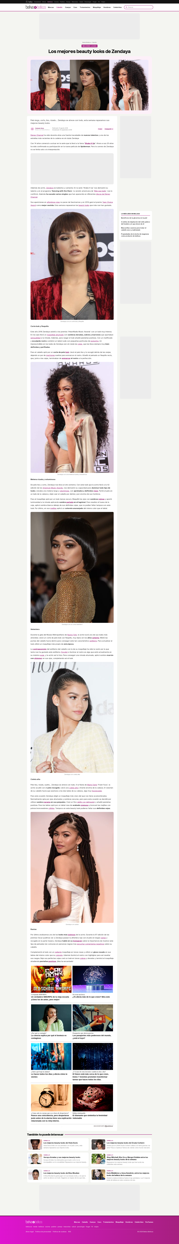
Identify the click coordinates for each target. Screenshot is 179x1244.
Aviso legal (30, 1231)
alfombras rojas (53, 202)
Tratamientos (85, 7)
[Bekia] (29, 2)
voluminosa (64, 491)
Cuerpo (68, 7)
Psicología (88, 2)
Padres (62, 2)
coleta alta (73, 788)
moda (35, 1227)
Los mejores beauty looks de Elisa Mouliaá (61, 1173)
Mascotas (75, 2)
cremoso (84, 805)
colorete (59, 955)
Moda (44, 2)
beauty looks (84, 205)
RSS (69, 1231)
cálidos (51, 808)
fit (92, 1227)
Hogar (95, 2)
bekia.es (29, 1227)
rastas (103, 938)
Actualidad (37, 2)
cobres (83, 958)
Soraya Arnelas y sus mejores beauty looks (62, 1157)
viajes (96, 1227)
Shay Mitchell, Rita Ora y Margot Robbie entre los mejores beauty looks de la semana (127, 1158)
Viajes (103, 2)
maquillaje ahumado (55, 335)
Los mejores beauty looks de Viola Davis (61, 1143)
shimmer (38, 658)
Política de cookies (60, 1231)
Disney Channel (37, 135)
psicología (81, 1227)
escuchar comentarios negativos (90, 944)
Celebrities (117, 7)
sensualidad (36, 338)
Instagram (77, 941)
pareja (60, 1227)
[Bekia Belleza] (36, 7)
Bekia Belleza (86, 42)
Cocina (56, 2)
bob (67, 352)
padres (53, 1227)
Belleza (50, 2)
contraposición (40, 649)
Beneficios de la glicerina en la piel (134, 218)
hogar (88, 1227)
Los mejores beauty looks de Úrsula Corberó (125, 1143)
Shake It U (89, 143)
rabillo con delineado (85, 802)
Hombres (107, 7)
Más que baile (100, 191)
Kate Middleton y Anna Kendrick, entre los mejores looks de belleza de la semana (128, 1174)
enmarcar (66, 358)
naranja (47, 802)
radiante (58, 952)
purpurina (95, 341)
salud (74, 1227)
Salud (81, 2)
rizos (96, 491)
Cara (75, 7)
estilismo (93, 641)
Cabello (59, 7)
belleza (41, 1227)
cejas (80, 344)
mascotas (67, 1227)
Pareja (68, 2)
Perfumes (149, 1222)
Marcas (51, 7)
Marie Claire (92, 785)
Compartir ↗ (109, 129)
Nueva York (72, 635)
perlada (70, 502)
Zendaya (49, 188)
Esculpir (64, 652)
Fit (99, 2)
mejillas (53, 508)
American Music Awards (53, 488)
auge (42, 655)
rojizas (102, 499)
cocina (47, 1227)
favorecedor (97, 791)
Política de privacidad (43, 1231)
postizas (52, 961)
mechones (50, 355)
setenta (95, 638)
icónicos (71, 935)
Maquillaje (97, 7)
